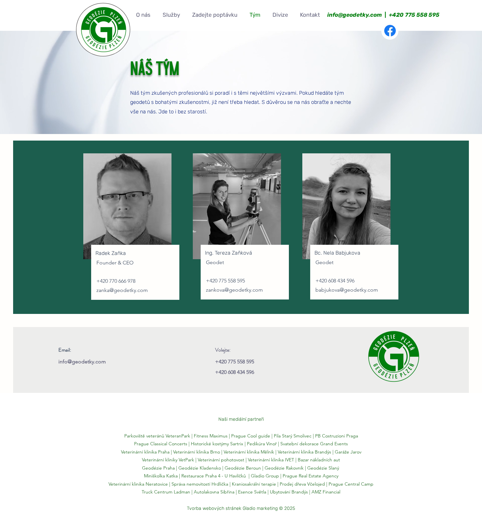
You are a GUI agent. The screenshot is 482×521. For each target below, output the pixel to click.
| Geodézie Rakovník (283, 468)
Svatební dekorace (299, 444)
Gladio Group (265, 476)
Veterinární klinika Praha (145, 452)
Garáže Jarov (348, 452)
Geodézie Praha (158, 468)
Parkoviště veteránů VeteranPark (157, 436)
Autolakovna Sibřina (214, 492)
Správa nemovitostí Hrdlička (199, 484)
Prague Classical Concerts (160, 444)
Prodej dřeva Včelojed (302, 484)
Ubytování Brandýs (289, 492)
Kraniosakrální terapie (254, 484)
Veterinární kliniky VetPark (168, 460)
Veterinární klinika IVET (271, 460)
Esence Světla (252, 492)
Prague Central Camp (351, 484)
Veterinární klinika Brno (196, 452)
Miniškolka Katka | (161, 476)
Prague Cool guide (250, 436)
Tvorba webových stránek (214, 508)
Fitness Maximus (211, 436)
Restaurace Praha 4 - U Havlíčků (213, 476)
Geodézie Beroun (243, 468)
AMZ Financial (325, 492)
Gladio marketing (260, 508)
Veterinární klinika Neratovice (138, 484)
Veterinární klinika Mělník (249, 452)
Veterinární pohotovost (221, 460)
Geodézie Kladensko (200, 468)
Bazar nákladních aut (319, 460)
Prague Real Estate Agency (310, 476)
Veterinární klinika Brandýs (304, 452)
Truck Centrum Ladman (166, 492)
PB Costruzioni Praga (336, 436)
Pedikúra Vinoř (262, 444)
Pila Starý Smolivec (292, 436)
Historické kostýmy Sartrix (217, 444)
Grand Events (334, 444)
